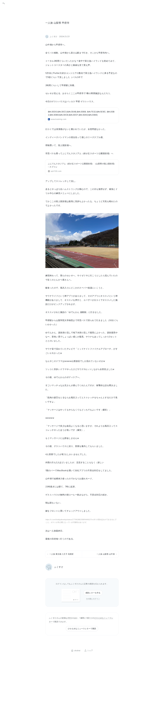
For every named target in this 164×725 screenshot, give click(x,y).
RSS (70, 618)
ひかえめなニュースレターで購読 (82, 628)
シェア (90, 651)
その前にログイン (93, 599)
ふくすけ (58, 567)
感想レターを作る (93, 593)
